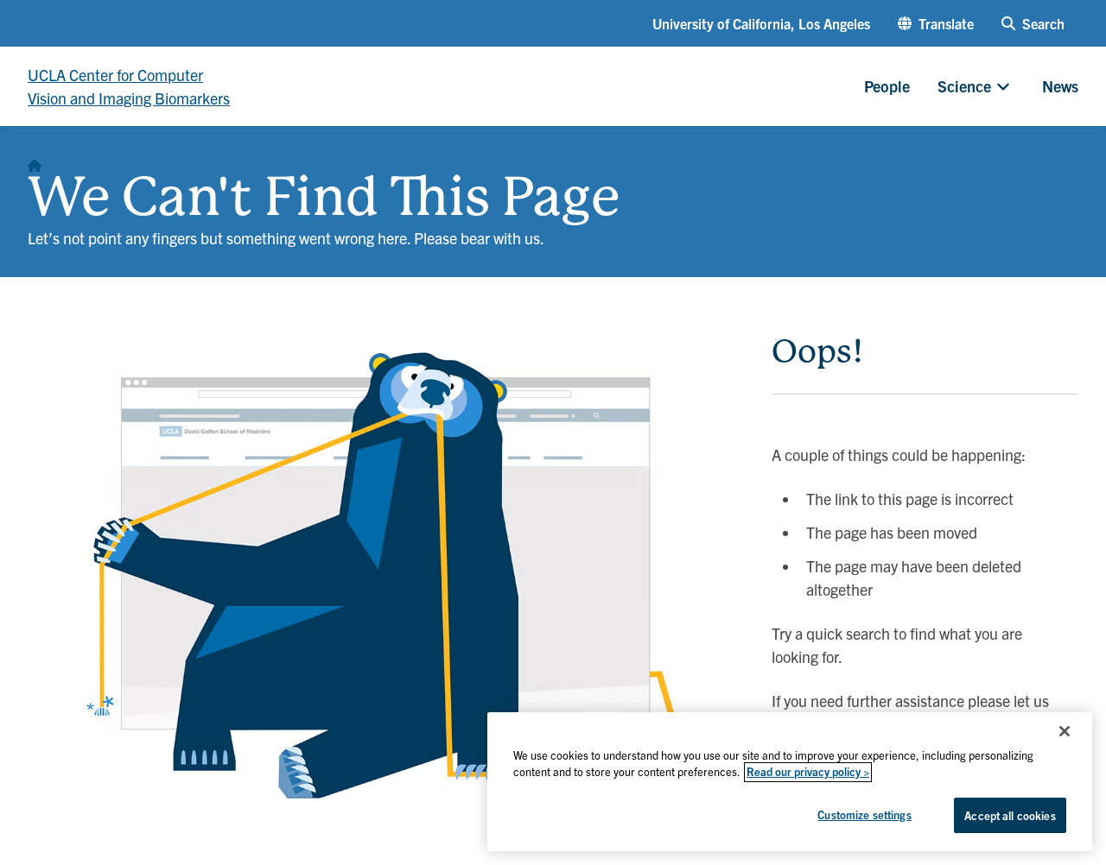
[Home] (34, 160)
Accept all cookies (1009, 815)
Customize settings (864, 814)
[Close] (1065, 731)
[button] (936, 23)
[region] (789, 781)
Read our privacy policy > (808, 772)
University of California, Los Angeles (761, 23)
